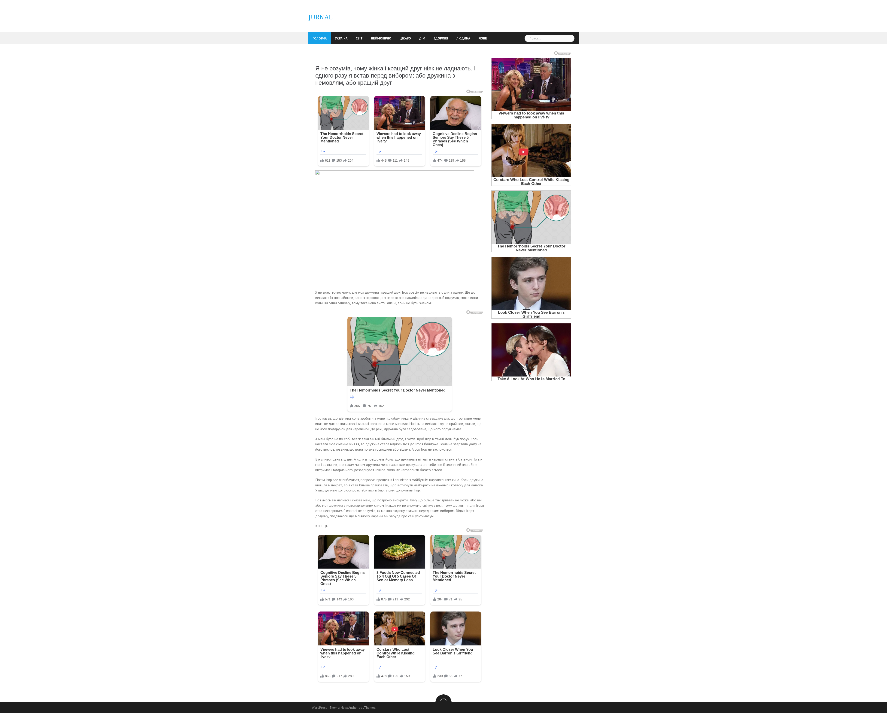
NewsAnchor (349, 707)
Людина (463, 38)
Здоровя (441, 38)
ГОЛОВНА (320, 38)
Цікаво (405, 38)
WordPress (319, 707)
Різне (482, 38)
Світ (359, 38)
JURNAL (320, 17)
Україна (341, 38)
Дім (422, 38)
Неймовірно (381, 38)
